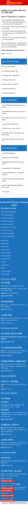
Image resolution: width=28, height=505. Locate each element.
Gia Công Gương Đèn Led (8, 93)
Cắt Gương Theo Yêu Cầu (8, 66)
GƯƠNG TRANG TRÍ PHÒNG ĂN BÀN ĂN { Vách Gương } (12, 186)
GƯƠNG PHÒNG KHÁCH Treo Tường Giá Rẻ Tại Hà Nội (13, 173)
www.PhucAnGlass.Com (12, 293)
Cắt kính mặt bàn (5, 274)
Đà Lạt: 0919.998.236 (6, 490)
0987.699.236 (8, 309)
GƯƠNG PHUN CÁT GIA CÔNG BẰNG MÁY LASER (12, 180)
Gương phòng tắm (5, 259)
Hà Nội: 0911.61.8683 (6, 481)
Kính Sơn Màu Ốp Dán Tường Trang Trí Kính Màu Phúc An (13, 134)
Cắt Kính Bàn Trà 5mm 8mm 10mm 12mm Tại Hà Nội (13, 119)
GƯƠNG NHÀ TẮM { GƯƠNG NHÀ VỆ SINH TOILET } (13, 163)
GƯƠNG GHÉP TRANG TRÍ (8, 153)
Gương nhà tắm (5, 243)
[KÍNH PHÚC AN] (14, 2)
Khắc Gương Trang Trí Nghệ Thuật (10, 75)
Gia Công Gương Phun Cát (8, 88)
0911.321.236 (8, 389)
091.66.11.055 (8, 371)
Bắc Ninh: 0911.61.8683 (7, 486)
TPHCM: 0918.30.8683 (7, 488)
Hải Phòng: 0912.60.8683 (7, 483)
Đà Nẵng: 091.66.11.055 (7, 493)
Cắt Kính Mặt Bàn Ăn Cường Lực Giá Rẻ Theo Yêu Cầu (13, 112)
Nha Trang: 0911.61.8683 (7, 498)
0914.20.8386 (8, 478)
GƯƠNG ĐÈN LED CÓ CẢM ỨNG (10, 157)
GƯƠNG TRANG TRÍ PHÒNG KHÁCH (11, 168)
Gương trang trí (4, 240)
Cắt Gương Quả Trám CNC (8, 80)
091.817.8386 (8, 296)
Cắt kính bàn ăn (5, 265)
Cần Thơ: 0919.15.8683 (7, 500)
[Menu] (2, 2)
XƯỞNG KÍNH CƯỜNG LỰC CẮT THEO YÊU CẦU (13, 140)
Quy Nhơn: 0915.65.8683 (7, 495)
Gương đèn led (4, 246)
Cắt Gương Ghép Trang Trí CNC (10, 71)
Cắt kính (3, 268)
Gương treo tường (5, 249)
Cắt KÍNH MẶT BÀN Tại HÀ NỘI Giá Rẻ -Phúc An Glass (13, 106)
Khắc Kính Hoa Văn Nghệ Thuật (10, 124)
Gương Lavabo (5, 191)
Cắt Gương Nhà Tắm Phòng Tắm (10, 84)
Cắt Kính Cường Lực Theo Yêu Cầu (11, 128)
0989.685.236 (8, 434)
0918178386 (8, 54)
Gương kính (4, 262)
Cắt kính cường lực (5, 271)
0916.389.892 (8, 355)
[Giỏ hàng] (26, 2)
